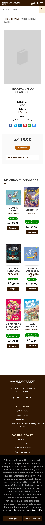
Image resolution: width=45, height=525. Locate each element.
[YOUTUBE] (27, 397)
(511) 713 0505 (22, 411)
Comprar (13, 228)
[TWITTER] (18, 397)
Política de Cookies (22, 452)
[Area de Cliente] (38, 3)
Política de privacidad (22, 448)
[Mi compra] (33, 3)
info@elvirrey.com (22, 415)
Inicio (6, 19)
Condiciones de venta (22, 444)
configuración (35, 510)
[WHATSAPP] (31, 397)
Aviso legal (22, 439)
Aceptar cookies (32, 519)
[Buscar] (42, 9)
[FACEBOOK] (14, 397)
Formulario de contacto (22, 419)
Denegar (12, 519)
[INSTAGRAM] (22, 397)
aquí (12, 510)
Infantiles (15, 19)
